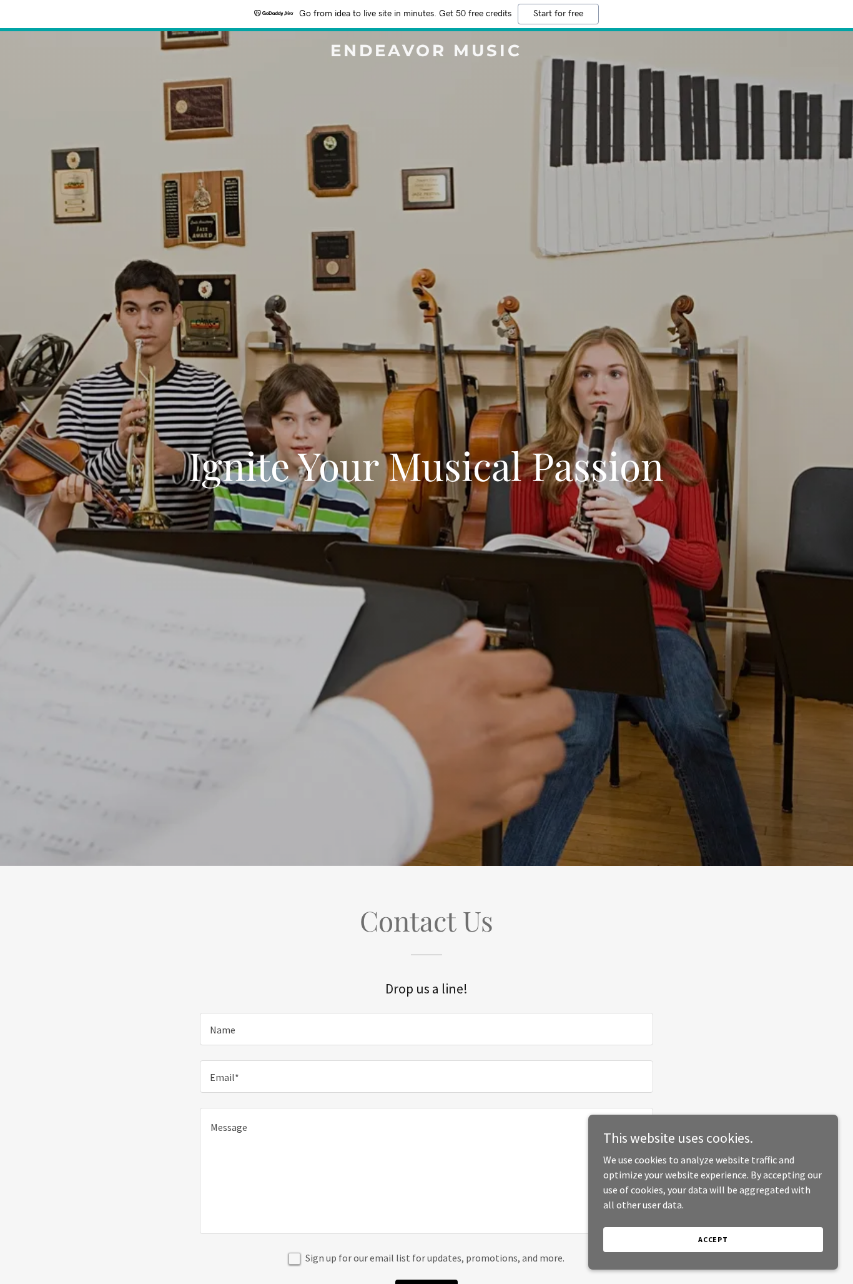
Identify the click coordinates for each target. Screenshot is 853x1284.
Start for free (558, 13)
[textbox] (426, 1029)
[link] (426, 52)
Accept (713, 1239)
